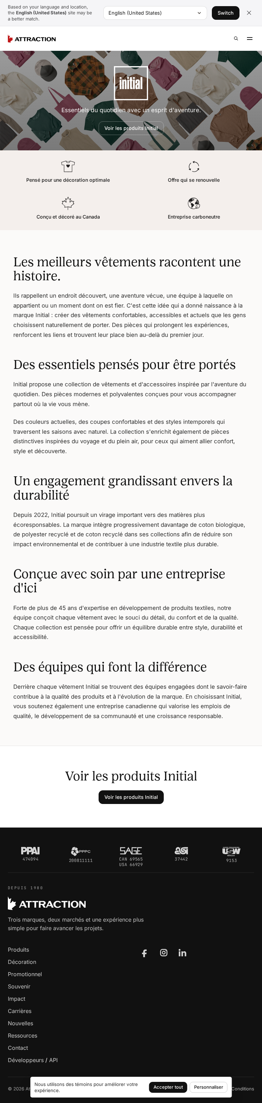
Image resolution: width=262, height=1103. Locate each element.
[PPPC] (80, 851)
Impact (16, 998)
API (53, 1060)
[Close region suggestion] (249, 13)
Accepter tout (168, 1087)
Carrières (19, 1011)
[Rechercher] (236, 38)
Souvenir (19, 986)
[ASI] (181, 850)
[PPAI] (30, 850)
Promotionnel (25, 974)
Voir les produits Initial (131, 128)
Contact (18, 1047)
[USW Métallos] (231, 851)
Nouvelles (20, 1023)
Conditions (242, 1088)
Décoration (22, 961)
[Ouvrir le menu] (250, 38)
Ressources (22, 1035)
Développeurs (26, 1060)
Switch (226, 13)
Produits (18, 949)
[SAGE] (131, 850)
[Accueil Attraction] (32, 38)
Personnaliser (208, 1087)
